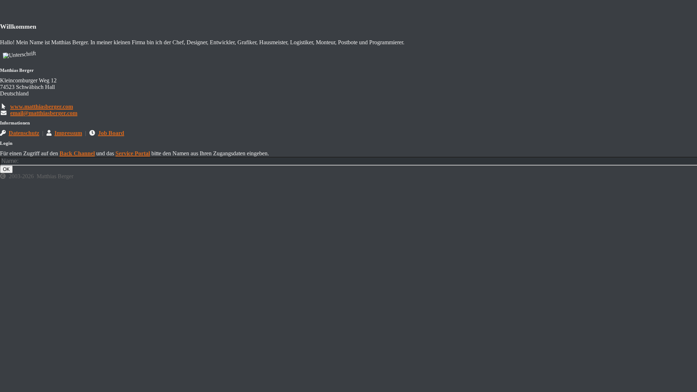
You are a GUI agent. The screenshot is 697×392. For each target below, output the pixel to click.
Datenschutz (24, 133)
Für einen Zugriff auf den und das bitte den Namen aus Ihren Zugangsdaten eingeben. (134, 153)
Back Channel (77, 153)
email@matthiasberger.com (43, 113)
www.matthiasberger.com (41, 106)
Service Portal (132, 153)
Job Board (111, 133)
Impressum (68, 133)
